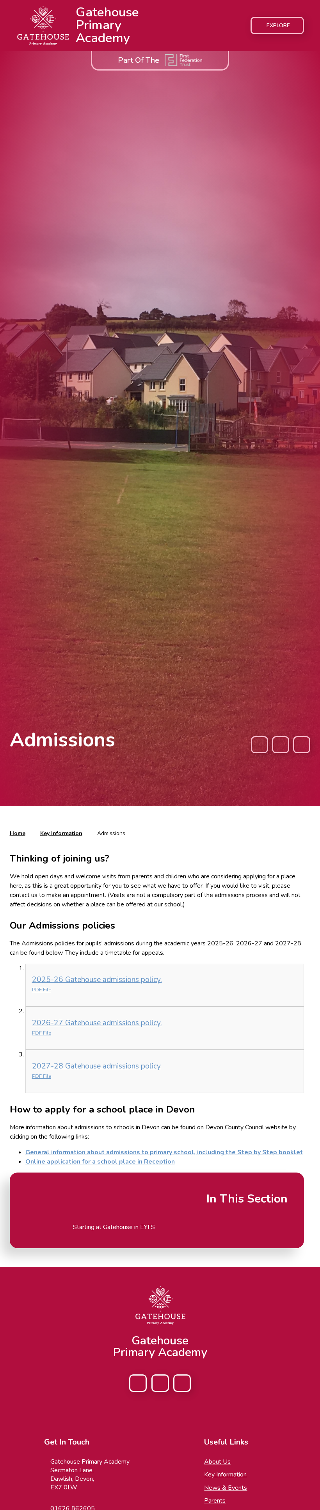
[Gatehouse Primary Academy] (42, 25)
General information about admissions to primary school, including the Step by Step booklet (164, 1152)
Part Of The (138, 60)
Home (17, 833)
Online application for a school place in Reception (100, 1161)
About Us (217, 1461)
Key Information (61, 833)
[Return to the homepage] (160, 1305)
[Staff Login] (182, 1383)
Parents (215, 1500)
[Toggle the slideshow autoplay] (280, 744)
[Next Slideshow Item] (301, 744)
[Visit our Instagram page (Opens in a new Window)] (160, 1383)
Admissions (111, 833)
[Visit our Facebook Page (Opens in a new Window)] (138, 1383)
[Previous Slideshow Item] (259, 744)
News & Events (225, 1488)
